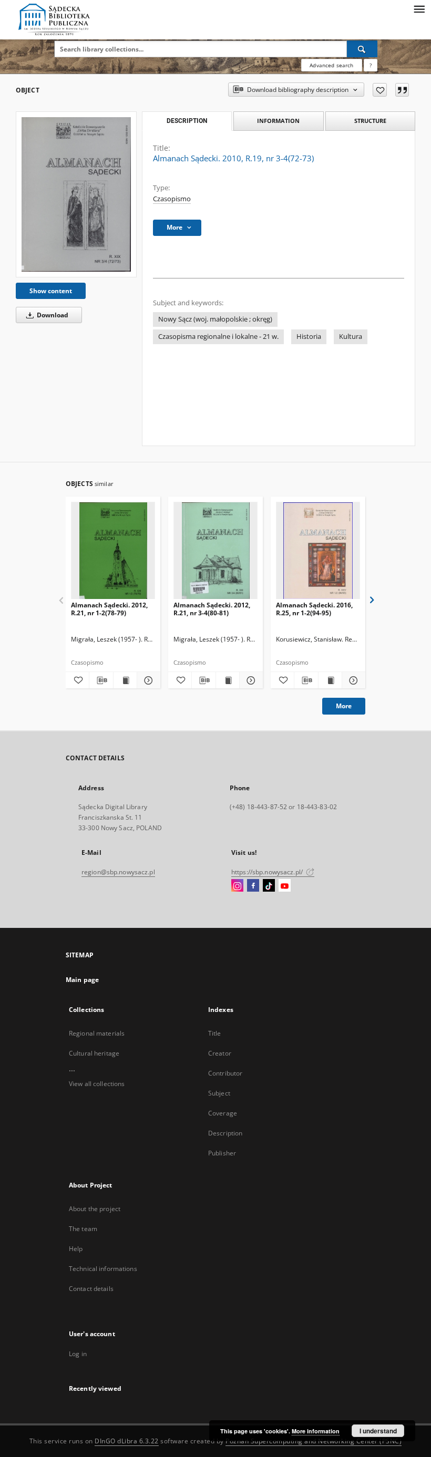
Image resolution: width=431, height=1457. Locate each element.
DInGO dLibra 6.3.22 (127, 1441)
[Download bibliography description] (100, 680)
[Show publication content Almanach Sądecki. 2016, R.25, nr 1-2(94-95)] (330, 680)
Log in (78, 1353)
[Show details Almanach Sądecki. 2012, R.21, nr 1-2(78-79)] (147, 680)
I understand (378, 1430)
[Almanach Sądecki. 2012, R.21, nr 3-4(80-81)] (215, 551)
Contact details (91, 1288)
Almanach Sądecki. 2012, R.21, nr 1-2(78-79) (109, 609)
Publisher (222, 1153)
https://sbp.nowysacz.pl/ (267, 871)
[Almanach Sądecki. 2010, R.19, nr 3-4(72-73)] (76, 194)
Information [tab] (278, 121)
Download (51, 315)
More (344, 705)
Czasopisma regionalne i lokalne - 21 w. (218, 336)
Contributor (225, 1073)
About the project (94, 1208)
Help (76, 1248)
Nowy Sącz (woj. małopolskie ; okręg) (215, 319)
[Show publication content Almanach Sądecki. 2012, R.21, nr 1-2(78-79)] (125, 680)
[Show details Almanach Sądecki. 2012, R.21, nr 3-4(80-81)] (249, 680)
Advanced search (331, 65)
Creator (219, 1053)
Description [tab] (187, 121)
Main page (82, 979)
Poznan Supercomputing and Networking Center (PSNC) (313, 1441)
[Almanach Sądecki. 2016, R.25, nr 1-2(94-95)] (318, 551)
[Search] (362, 48)
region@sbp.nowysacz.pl (118, 871)
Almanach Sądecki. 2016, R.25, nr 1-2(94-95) (314, 609)
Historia (308, 336)
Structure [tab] (370, 121)
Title (214, 1033)
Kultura (350, 336)
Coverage (222, 1113)
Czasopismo (172, 198)
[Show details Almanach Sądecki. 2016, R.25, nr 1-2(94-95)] (352, 680)
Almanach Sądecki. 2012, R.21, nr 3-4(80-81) (211, 609)
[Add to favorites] (380, 90)
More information (316, 1431)
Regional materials (97, 1033)
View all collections (97, 1083)
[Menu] (418, 8)
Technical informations (103, 1268)
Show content (50, 290)
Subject (219, 1093)
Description (225, 1133)
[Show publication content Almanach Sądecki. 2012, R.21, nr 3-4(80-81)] (227, 680)
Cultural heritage (94, 1053)
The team (83, 1228)
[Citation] (402, 90)
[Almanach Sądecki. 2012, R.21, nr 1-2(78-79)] (113, 551)
